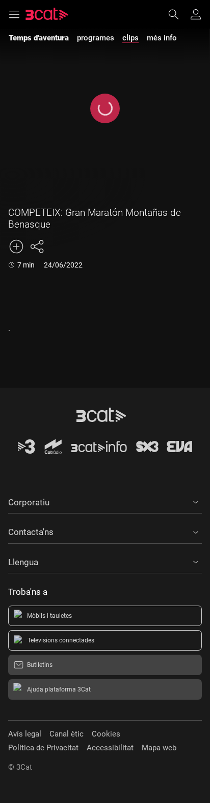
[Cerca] (178, 14)
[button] (105, 501)
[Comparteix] (37, 246)
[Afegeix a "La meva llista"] (16, 246)
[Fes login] (196, 14)
